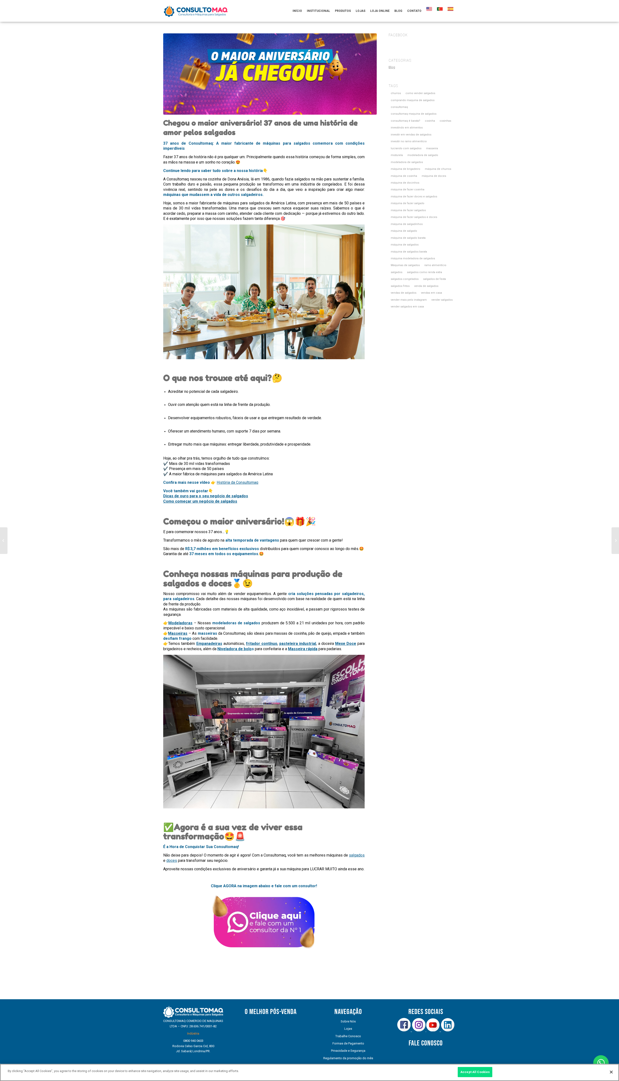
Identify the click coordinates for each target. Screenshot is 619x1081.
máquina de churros (438, 169)
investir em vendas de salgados (411, 134)
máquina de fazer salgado (407, 203)
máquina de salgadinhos (407, 224)
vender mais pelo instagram (409, 299)
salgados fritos (400, 286)
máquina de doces (434, 176)
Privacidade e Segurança (348, 1050)
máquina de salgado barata (408, 237)
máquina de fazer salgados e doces (414, 217)
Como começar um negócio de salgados (200, 501)
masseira (432, 148)
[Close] (611, 1072)
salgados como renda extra (424, 272)
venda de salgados (426, 286)
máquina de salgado (404, 230)
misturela (397, 155)
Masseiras (177, 633)
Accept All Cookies (475, 1072)
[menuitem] (297, 11)
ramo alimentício (435, 265)
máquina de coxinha (404, 176)
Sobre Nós (348, 1021)
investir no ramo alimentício (409, 141)
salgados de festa (434, 279)
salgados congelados (405, 279)
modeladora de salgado (422, 155)
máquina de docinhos (405, 182)
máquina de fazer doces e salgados (414, 196)
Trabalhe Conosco (348, 1036)
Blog (392, 67)
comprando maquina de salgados (413, 100)
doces (171, 860)
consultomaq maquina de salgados (413, 113)
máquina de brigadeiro (405, 169)
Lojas (348, 1028)
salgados (357, 855)
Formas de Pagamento (348, 1043)
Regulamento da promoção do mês (348, 1058)
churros (396, 93)
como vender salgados (420, 93)
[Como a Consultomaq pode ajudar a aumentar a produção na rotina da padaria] (3, 540)
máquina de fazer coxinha (407, 189)
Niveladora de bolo (234, 649)
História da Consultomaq (237, 482)
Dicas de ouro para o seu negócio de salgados (205, 496)
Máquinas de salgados (405, 265)
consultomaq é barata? (405, 120)
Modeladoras (180, 623)
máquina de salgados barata (409, 251)
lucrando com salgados (406, 148)
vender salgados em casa (407, 306)
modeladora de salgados (407, 162)
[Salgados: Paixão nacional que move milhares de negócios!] (615, 540)
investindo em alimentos (407, 127)
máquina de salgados (405, 244)
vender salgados (442, 299)
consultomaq (399, 107)
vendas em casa (431, 292)
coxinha (430, 120)
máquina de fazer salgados (408, 210)
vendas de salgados (403, 292)
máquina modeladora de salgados (413, 258)
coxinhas (445, 120)
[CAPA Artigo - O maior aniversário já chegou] (270, 74)
